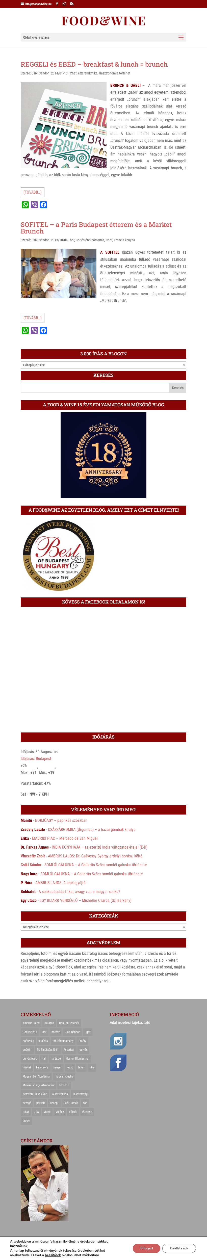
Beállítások (179, 1248)
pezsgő (27, 1103)
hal (44, 1058)
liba (92, 1067)
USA (36, 1112)
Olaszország (80, 1094)
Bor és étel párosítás (90, 240)
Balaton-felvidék (69, 1023)
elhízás (43, 1041)
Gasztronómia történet (114, 73)
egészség (28, 1041)
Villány (60, 1112)
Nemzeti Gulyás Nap (35, 1094)
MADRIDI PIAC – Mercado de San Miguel (65, 838)
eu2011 (27, 1050)
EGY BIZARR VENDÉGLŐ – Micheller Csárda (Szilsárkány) (86, 900)
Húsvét (27, 1067)
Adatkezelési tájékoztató (130, 1022)
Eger (87, 1032)
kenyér (58, 1067)
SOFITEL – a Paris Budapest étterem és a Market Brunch (96, 227)
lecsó (70, 1067)
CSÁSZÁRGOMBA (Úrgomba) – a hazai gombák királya (92, 829)
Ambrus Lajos (31, 1023)
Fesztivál (69, 1050)
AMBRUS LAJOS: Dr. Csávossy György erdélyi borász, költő (95, 856)
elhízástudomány (63, 1041)
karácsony (42, 1067)
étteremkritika (87, 73)
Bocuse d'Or (30, 1032)
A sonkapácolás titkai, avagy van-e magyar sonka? (79, 891)
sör (85, 1103)
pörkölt (40, 1103)
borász (55, 1032)
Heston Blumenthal (77, 1058)
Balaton (49, 1023)
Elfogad (146, 1248)
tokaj (26, 1112)
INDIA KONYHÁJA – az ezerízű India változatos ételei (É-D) (99, 847)
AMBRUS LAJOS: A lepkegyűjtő (60, 882)
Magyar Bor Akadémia (36, 1076)
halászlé (56, 1058)
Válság (73, 1112)
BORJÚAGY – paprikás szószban (61, 820)
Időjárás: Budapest (36, 758)
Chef (73, 73)
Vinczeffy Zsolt (33, 856)
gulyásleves (30, 1058)
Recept (54, 1103)
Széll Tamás (71, 1103)
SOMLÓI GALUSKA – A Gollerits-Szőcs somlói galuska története (95, 864)
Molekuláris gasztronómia (38, 1085)
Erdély (82, 1041)
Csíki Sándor (40, 73)
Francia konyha (124, 240)
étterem (87, 1112)
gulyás (83, 1050)
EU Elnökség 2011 (48, 1050)
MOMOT (64, 1085)
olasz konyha (60, 1094)
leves (81, 1067)
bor (72, 240)
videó (47, 1112)
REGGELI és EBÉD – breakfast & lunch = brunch (94, 64)
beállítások (53, 1255)
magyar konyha (64, 1076)
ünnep (26, 1121)
